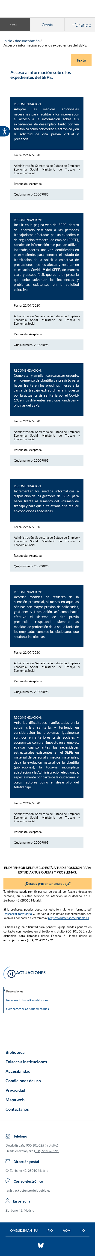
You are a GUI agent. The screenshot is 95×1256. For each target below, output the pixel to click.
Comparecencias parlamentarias (27, 1009)
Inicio (7, 40)
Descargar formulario (17, 914)
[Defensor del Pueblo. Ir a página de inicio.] (47, 9)
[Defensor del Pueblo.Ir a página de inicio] (47, 1033)
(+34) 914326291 (46, 1151)
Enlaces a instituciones (26, 1061)
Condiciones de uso (23, 1080)
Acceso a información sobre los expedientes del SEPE (45, 45)
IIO (82, 1230)
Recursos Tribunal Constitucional (27, 1000)
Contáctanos (17, 1109)
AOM (67, 1230)
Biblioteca (15, 1052)
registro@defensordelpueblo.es (68, 918)
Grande (47, 24)
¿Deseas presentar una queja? (47, 883)
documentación (27, 40)
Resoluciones (14, 991)
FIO (50, 1230)
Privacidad (15, 1090)
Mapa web (15, 1099)
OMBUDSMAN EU (24, 1230)
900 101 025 (35, 1145)
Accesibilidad (18, 1071)
